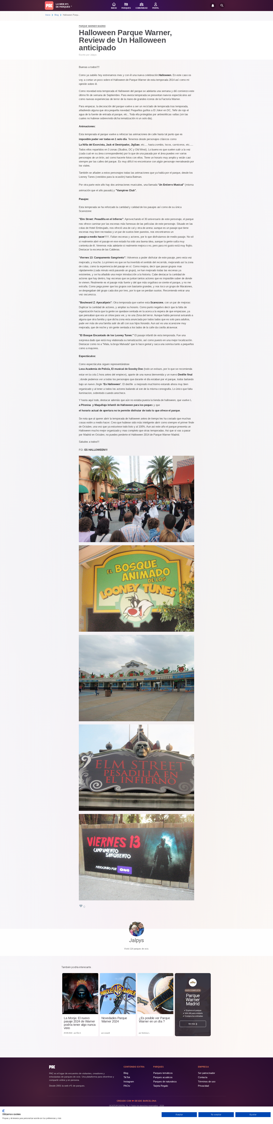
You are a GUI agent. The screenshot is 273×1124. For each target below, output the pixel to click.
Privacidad (203, 1085)
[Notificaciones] (213, 6)
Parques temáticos (163, 1073)
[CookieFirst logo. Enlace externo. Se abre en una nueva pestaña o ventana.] (3, 1110)
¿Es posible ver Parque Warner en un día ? (154, 1019)
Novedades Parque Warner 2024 (114, 1019)
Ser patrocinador (206, 1073)
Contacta (202, 1077)
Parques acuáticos (163, 1077)
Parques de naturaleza (164, 1081)
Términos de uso (206, 1081)
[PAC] (49, 5)
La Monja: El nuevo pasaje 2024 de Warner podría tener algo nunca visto (80, 1023)
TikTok (127, 1077)
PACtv (127, 1085)
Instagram (129, 1081)
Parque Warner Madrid (92, 26)
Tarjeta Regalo (160, 1085)
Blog (57, 15)
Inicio (47, 15)
